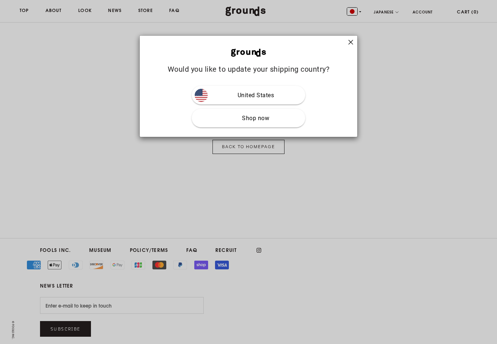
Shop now (255, 118)
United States (256, 95)
